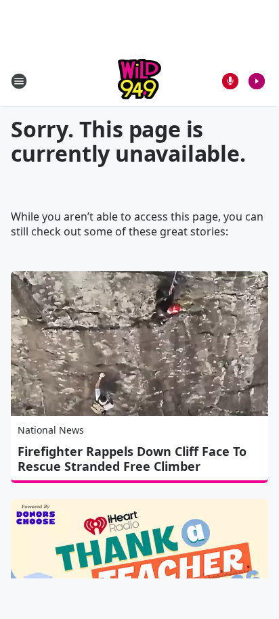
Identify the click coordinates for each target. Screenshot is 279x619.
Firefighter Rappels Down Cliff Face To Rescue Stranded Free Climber (132, 459)
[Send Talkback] (230, 81)
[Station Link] (139, 81)
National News (51, 429)
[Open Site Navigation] (19, 81)
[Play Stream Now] (257, 81)
